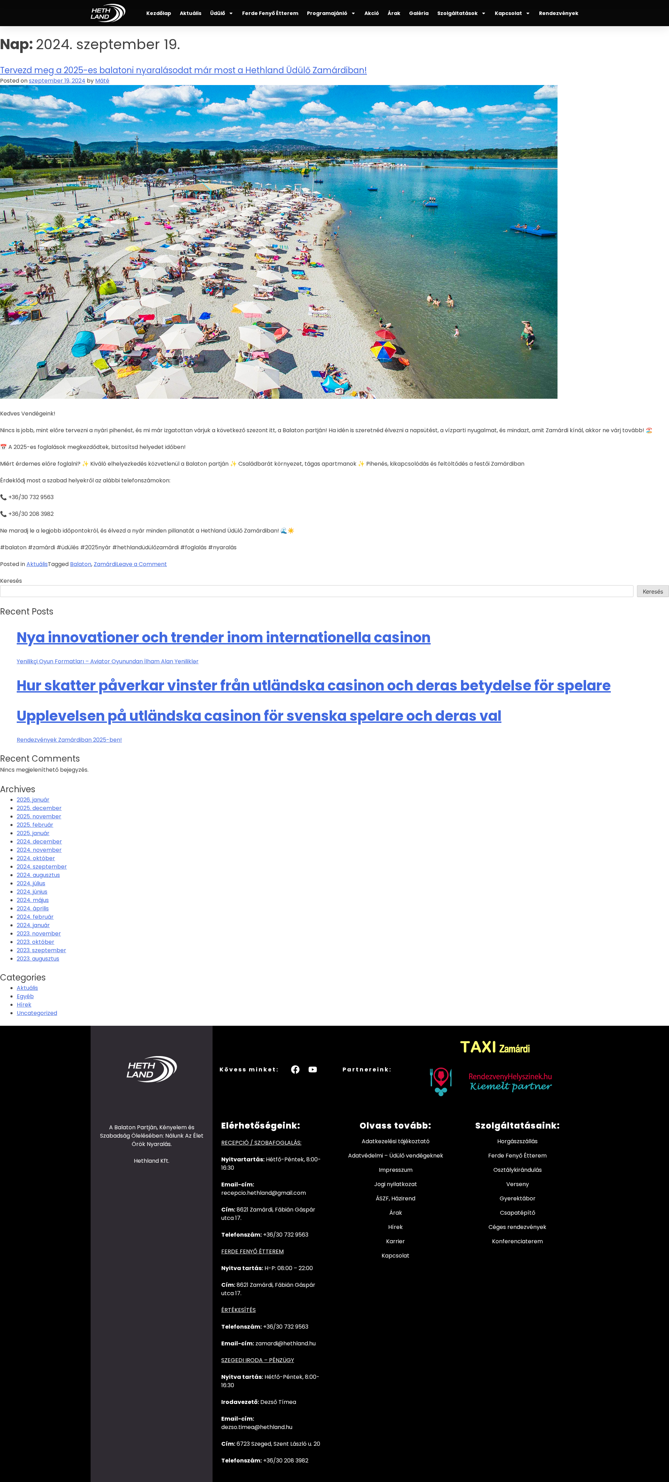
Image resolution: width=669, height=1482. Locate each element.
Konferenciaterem (517, 1241)
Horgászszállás (517, 1141)
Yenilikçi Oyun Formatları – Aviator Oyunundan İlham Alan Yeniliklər (108, 661)
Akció (371, 13)
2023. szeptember (41, 950)
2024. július (31, 883)
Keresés (11, 581)
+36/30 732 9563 (285, 1235)
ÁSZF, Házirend (395, 1198)
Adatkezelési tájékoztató (396, 1141)
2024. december (39, 842)
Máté (102, 81)
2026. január (33, 800)
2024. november (39, 850)
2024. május (33, 900)
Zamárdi (105, 564)
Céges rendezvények (517, 1227)
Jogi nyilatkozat (395, 1184)
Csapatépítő (517, 1213)
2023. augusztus (38, 959)
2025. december (39, 808)
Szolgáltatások (457, 13)
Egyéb (25, 996)
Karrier (395, 1241)
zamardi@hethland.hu (285, 1343)
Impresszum (396, 1170)
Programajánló (327, 13)
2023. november (39, 934)
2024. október (36, 858)
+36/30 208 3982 (285, 1461)
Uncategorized (37, 1013)
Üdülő (217, 13)
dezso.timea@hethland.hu (256, 1427)
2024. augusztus (38, 875)
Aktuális (190, 13)
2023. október (35, 942)
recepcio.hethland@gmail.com (263, 1193)
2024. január (33, 925)
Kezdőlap (158, 13)
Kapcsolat (508, 13)
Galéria (419, 13)
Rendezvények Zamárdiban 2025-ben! (69, 740)
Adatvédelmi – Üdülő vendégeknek (395, 1156)
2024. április (33, 908)
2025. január (33, 833)
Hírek (24, 1005)
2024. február (35, 917)
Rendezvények (558, 13)
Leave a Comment (141, 564)
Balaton (80, 564)
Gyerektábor (518, 1198)
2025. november (39, 816)
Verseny (517, 1184)
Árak (394, 13)
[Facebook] (295, 1069)
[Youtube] (313, 1069)
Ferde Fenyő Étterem (270, 13)
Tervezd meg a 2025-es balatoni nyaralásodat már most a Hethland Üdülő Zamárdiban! (183, 70)
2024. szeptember (42, 867)
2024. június (32, 892)
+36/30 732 (279, 1327)
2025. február (35, 825)
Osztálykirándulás (517, 1170)
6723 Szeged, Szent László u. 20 (278, 1444)
